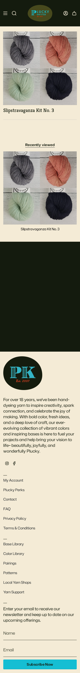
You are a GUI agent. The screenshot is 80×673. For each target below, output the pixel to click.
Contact (10, 499)
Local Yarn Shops (17, 582)
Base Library (13, 544)
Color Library (13, 553)
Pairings (9, 563)
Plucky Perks (14, 489)
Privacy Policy (14, 518)
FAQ (7, 508)
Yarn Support (13, 592)
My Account (13, 480)
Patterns (10, 572)
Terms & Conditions (19, 528)
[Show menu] (5, 13)
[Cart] (74, 13)
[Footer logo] (22, 373)
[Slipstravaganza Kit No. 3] (40, 188)
